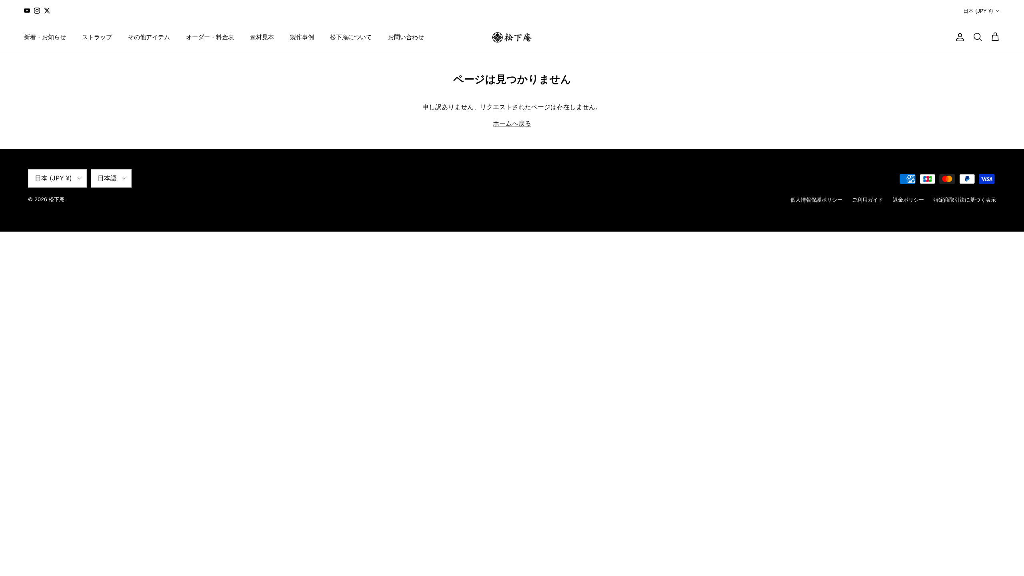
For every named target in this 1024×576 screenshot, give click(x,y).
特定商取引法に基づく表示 (965, 199)
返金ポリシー (908, 199)
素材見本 (262, 37)
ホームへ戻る (512, 123)
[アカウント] (958, 37)
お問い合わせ (406, 37)
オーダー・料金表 (210, 37)
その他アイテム (149, 37)
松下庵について (351, 37)
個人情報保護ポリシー (816, 199)
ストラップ (97, 37)
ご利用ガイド (867, 199)
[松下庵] (512, 37)
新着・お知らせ (45, 37)
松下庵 (56, 199)
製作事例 (302, 37)
